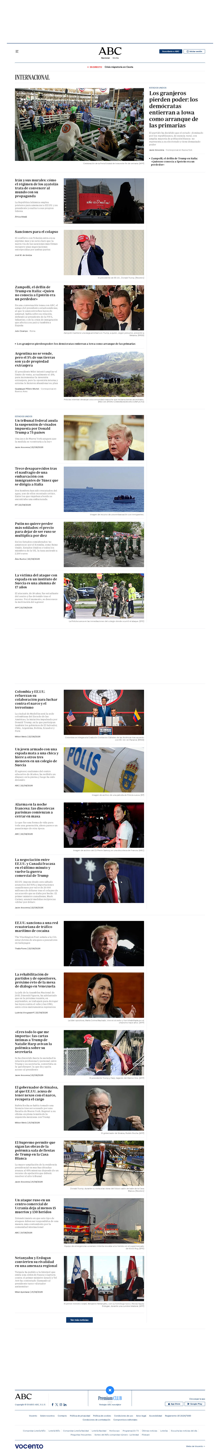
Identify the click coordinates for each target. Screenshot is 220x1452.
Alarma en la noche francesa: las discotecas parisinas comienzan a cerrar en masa (34, 810)
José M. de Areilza (23, 255)
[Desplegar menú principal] (17, 51)
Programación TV (131, 1430)
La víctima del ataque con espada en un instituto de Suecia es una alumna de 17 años (36, 581)
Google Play (196, 1404)
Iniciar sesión (196, 51)
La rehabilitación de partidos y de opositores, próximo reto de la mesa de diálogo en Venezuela (35, 980)
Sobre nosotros (47, 1415)
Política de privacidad (80, 1415)
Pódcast (146, 1434)
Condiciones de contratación (96, 1419)
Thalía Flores (21, 948)
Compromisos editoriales (125, 1419)
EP (16, 504)
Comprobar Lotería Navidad (76, 1430)
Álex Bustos (21, 559)
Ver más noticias (79, 1319)
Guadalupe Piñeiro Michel (27, 388)
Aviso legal (141, 1415)
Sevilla (116, 58)
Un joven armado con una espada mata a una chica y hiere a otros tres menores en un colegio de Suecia (36, 757)
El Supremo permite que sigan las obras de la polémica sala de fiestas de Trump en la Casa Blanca (35, 1150)
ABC (17, 834)
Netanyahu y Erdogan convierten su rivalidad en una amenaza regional (36, 1262)
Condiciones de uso (123, 1415)
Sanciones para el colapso (36, 231)
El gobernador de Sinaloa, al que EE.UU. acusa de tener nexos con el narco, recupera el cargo (36, 1093)
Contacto (62, 1415)
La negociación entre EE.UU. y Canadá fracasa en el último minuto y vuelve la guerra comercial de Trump (35, 867)
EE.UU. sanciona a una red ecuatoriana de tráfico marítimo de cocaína (36, 927)
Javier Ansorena (156, 150)
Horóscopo (114, 1430)
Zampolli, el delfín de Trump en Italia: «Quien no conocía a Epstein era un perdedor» (174, 161)
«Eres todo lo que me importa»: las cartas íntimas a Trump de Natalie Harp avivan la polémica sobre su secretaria (33, 1042)
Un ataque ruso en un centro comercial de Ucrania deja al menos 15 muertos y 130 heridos (35, 1206)
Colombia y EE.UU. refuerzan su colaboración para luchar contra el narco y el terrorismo (36, 699)
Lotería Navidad (99, 1430)
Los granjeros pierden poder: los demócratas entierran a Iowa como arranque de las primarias (173, 109)
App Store (175, 1404)
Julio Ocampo (21, 331)
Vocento (33, 1415)
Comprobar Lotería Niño (34, 1430)
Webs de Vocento (194, 1446)
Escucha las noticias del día (184, 1430)
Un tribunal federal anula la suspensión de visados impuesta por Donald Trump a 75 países (36, 426)
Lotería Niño (54, 1430)
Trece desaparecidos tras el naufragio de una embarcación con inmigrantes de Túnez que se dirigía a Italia (36, 476)
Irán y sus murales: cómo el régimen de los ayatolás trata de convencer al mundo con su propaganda (36, 188)
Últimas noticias (149, 1430)
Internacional (32, 77)
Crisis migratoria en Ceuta (119, 67)
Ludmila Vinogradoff (25, 1012)
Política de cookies (102, 1415)
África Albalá (21, 216)
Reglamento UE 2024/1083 (178, 1415)
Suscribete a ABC (170, 51)
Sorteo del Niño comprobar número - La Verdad (117, 1434)
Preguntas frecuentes (81, 1434)
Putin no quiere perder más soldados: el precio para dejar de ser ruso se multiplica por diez (35, 529)
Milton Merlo (21, 736)
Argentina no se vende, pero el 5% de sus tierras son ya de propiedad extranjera (35, 359)
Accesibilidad (155, 1415)
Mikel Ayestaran (22, 1292)
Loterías (164, 1430)
